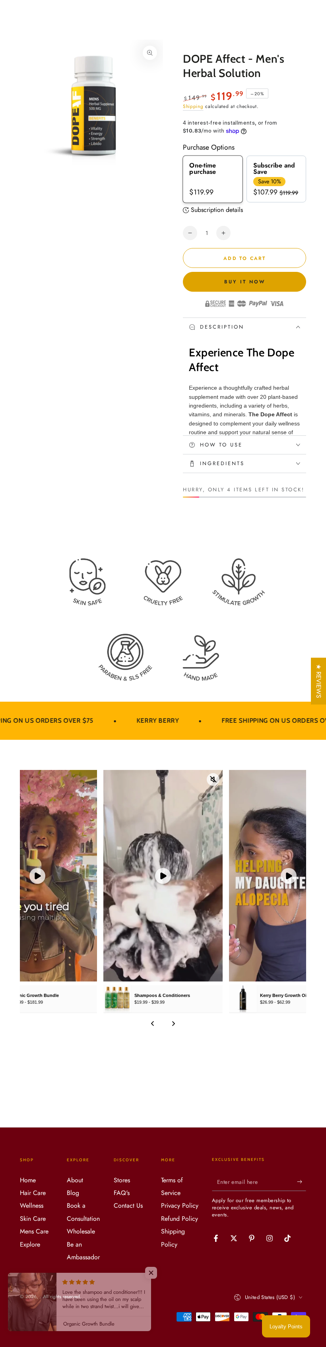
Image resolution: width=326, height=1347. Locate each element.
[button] (159, 1273)
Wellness (31, 1205)
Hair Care (33, 1192)
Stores (122, 1180)
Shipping (193, 106)
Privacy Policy (179, 1205)
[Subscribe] (301, 1182)
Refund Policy (179, 1218)
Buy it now (244, 281)
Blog (73, 1192)
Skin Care (33, 1218)
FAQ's (122, 1192)
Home (28, 1180)
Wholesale (81, 1231)
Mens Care (34, 1231)
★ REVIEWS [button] (318, 681)
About (75, 1180)
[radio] (212, 179)
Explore (30, 1244)
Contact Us (128, 1205)
